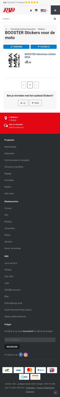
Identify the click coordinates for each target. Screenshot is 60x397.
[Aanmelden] (31, 10)
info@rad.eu (30, 388)
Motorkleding (10, 147)
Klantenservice (11, 201)
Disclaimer (30, 392)
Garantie (8, 241)
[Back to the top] (55, 392)
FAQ (6, 215)
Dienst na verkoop (12, 248)
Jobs (6, 283)
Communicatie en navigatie (16, 160)
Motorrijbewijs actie (13, 303)
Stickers (41, 29)
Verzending (9, 228)
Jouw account (10, 263)
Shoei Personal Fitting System (18, 310)
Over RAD (8, 276)
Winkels (7, 270)
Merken (7, 187)
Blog (6, 296)
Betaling (8, 221)
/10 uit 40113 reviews (14, 2)
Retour (7, 235)
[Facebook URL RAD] (21, 355)
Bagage (7, 173)
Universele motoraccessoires (23, 29)
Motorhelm (9, 153)
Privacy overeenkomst (45, 388)
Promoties (9, 180)
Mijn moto (9, 193)
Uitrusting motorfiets (13, 167)
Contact (8, 208)
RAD (6, 256)
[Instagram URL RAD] (26, 355)
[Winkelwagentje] (36, 10)
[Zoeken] (56, 19)
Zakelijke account (12, 290)
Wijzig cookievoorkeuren (15, 316)
